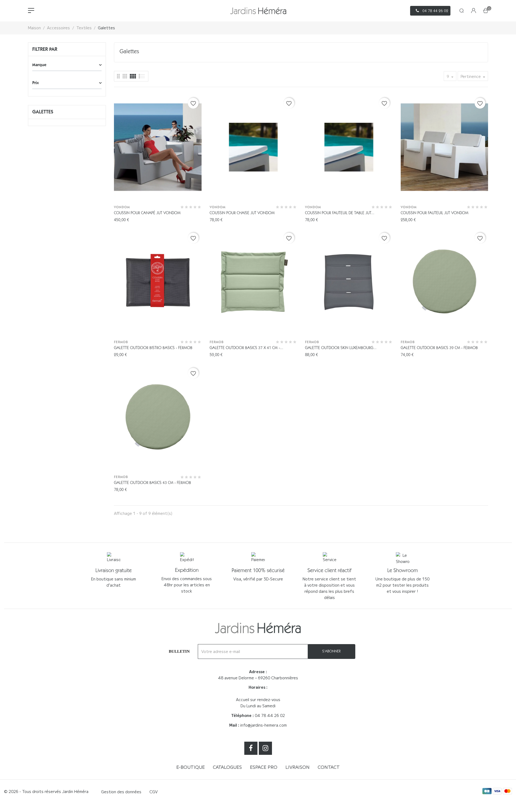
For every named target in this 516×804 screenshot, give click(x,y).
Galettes (42, 112)
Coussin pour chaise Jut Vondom (242, 212)
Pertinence (471, 76)
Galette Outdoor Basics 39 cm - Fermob (439, 347)
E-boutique (190, 767)
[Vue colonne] (125, 76)
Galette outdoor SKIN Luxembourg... (341, 347)
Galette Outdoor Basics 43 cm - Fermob (152, 482)
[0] (485, 11)
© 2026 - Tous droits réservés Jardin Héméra (46, 791)
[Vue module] (133, 76)
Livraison (297, 767)
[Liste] (118, 76)
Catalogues (227, 767)
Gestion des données (121, 791)
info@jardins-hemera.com (263, 725)
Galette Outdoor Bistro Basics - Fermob (153, 347)
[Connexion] (473, 10)
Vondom (122, 207)
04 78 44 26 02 (270, 715)
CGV (153, 791)
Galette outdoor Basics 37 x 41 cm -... (246, 347)
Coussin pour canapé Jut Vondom (147, 212)
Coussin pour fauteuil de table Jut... (339, 212)
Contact (329, 767)
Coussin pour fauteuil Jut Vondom (434, 212)
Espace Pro (263, 767)
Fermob (121, 342)
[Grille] (142, 76)
